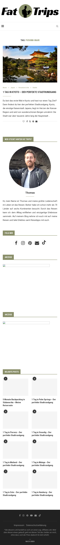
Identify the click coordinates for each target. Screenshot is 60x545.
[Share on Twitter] (30, 121)
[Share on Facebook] (27, 121)
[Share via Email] (36, 121)
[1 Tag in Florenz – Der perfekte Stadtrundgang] (15, 420)
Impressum (19, 525)
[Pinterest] (30, 244)
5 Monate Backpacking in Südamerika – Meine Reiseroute (14, 402)
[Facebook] (16, 244)
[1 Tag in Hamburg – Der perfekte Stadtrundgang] (44, 480)
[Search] (57, 26)
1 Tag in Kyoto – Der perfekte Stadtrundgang (29, 92)
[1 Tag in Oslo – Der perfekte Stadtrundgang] (15, 480)
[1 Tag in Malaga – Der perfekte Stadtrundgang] (44, 450)
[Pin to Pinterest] (33, 121)
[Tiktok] (44, 244)
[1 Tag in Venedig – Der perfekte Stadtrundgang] (44, 420)
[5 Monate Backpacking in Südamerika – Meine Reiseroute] (15, 387)
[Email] (37, 244)
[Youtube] (31, 515)
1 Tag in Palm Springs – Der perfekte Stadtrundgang (44, 401)
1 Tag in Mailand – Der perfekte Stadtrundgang (13, 464)
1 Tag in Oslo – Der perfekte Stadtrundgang (15, 493)
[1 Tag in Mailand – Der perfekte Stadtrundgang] (15, 450)
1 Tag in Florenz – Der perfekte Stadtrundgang (13, 434)
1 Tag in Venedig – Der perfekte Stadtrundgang (42, 434)
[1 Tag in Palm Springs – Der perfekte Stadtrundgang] (44, 387)
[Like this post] (24, 121)
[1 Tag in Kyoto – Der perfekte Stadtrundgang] (30, 64)
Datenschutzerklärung (36, 525)
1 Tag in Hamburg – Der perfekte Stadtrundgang (42, 493)
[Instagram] (23, 244)
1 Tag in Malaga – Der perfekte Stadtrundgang (42, 464)
